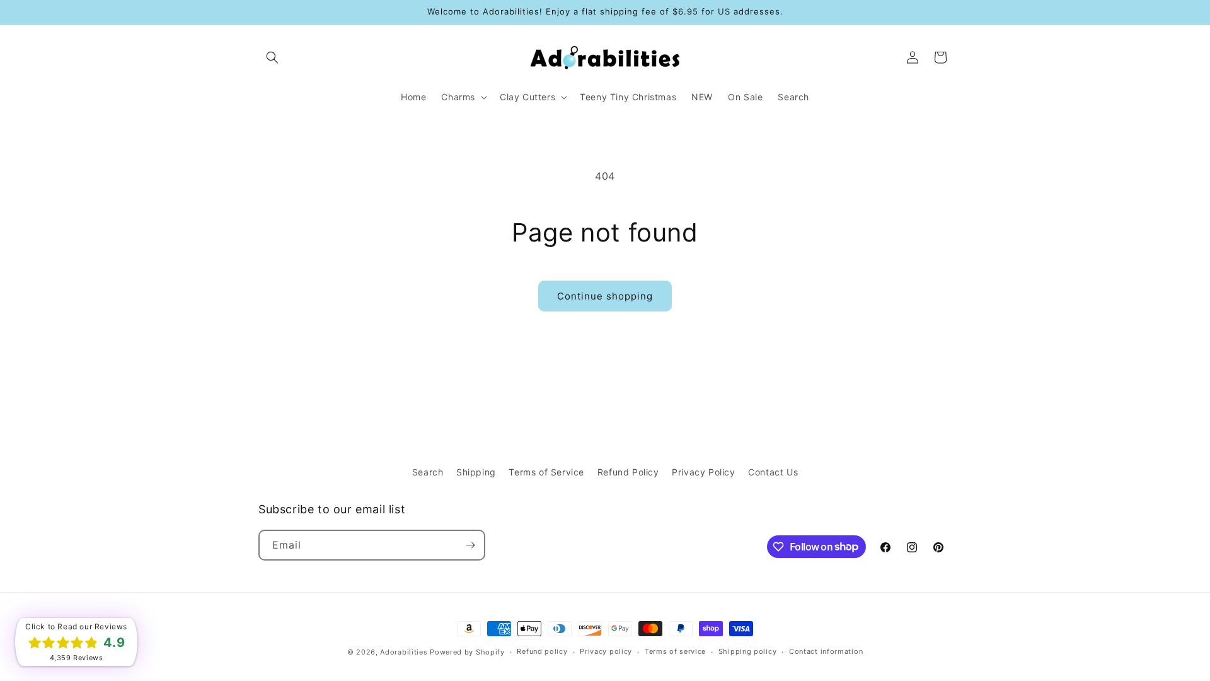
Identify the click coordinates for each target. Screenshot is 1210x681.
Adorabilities (403, 652)
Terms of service (675, 651)
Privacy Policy (703, 472)
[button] (272, 57)
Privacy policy (606, 651)
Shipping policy (747, 651)
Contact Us (773, 472)
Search (428, 472)
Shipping (476, 472)
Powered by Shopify (467, 652)
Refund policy (542, 651)
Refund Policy (628, 472)
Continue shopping (605, 296)
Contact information (826, 651)
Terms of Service (546, 472)
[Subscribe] (470, 545)
